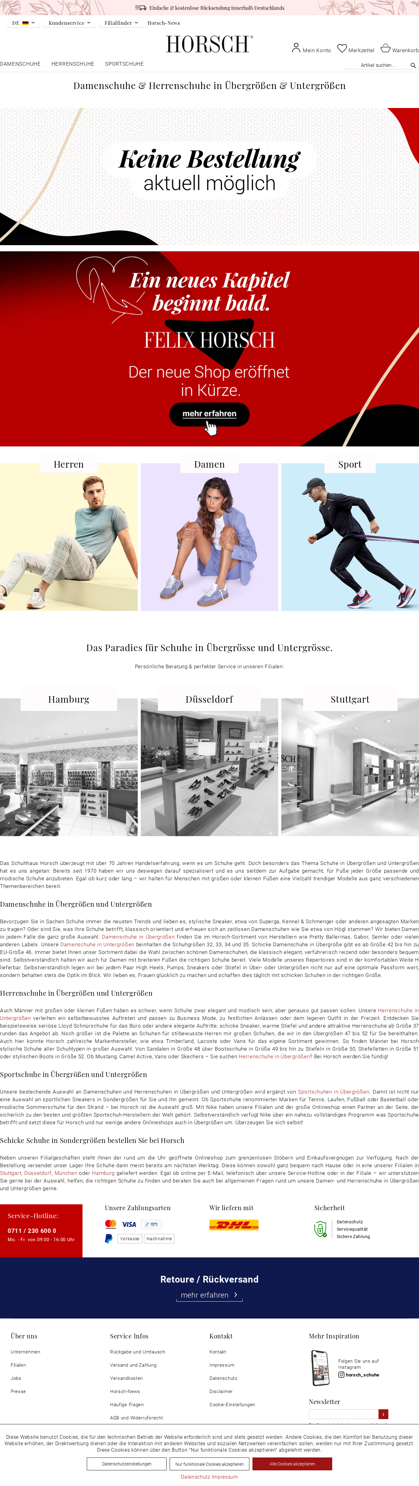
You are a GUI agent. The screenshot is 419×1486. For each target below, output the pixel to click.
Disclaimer (221, 1391)
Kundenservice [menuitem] (66, 23)
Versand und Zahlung (133, 1365)
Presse (18, 1391)
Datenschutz (223, 1378)
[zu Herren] (69, 545)
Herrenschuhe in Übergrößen (274, 1056)
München (66, 1172)
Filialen (18, 1365)
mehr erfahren (205, 1295)
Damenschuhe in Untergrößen (97, 944)
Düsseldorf (38, 1172)
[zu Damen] (210, 545)
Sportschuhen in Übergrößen (333, 1091)
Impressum (222, 1365)
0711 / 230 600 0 (32, 1230)
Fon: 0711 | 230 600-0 (350, 771)
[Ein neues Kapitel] (209, 348)
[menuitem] (24, 24)
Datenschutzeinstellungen (127, 1464)
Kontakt (218, 1351)
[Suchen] (413, 65)
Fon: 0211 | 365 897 (209, 771)
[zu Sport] (350, 545)
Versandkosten (126, 1378)
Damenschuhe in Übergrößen (138, 936)
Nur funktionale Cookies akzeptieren (209, 1464)
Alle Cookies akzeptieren (292, 1464)
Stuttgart (10, 1172)
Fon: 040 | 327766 (68, 771)
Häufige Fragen (127, 1404)
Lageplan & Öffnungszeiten (65, 818)
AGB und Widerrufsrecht (136, 1417)
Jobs (16, 1378)
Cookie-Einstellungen (232, 1404)
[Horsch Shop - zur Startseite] (209, 44)
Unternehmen (25, 1351)
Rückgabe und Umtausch (137, 1351)
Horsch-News (164, 22)
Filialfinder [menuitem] (118, 23)
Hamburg (103, 1172)
